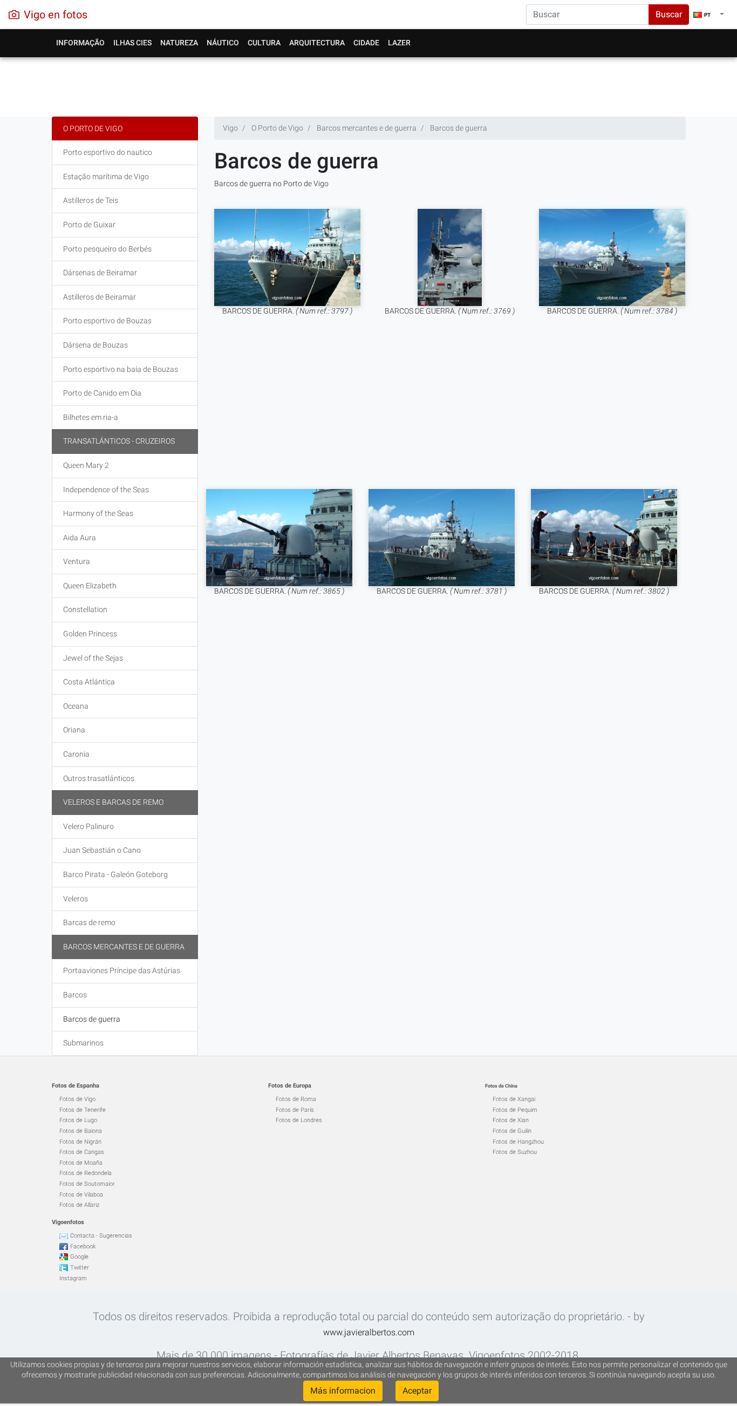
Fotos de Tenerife (82, 1109)
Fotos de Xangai (514, 1099)
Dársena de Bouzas (95, 345)
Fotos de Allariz (79, 1204)
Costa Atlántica (89, 681)
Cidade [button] (366, 42)
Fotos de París (295, 1109)
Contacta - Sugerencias (101, 1235)
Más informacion (343, 1390)
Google (79, 1256)
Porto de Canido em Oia (102, 393)
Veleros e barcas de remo (113, 802)
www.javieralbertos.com (368, 1332)
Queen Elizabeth (90, 585)
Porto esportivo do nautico (107, 152)
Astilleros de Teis (90, 200)
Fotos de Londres (299, 1120)
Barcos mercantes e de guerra (124, 946)
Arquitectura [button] (317, 42)
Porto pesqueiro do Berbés (107, 248)
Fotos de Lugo (78, 1120)
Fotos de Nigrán (80, 1141)
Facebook (82, 1246)
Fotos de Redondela (85, 1173)
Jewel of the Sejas (93, 658)
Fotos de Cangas (81, 1152)
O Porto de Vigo (92, 128)
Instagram (73, 1278)
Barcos (75, 994)
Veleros (75, 898)
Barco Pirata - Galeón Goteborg (115, 874)
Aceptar (417, 1390)
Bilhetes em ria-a (90, 417)
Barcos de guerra (91, 1019)
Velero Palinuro (88, 826)
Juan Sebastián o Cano (102, 850)
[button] (708, 14)
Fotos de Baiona (80, 1131)
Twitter (79, 1267)
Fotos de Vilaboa (81, 1194)
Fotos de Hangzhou (518, 1141)
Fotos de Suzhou (515, 1152)
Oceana (75, 706)
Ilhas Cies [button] (132, 42)
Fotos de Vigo (77, 1099)
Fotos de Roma (296, 1099)
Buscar (669, 14)
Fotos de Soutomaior (87, 1183)
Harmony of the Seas (98, 513)
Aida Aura (79, 537)
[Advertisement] (369, 84)
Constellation (85, 609)
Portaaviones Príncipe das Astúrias (121, 970)
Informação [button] (80, 42)
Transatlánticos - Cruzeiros (119, 441)
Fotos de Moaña (81, 1162)
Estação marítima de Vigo (106, 176)
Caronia (76, 754)
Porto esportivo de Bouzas (107, 320)
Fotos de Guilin (512, 1131)
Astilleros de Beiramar (99, 297)
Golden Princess (90, 633)
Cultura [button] (264, 42)
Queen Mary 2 (86, 465)
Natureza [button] (179, 42)
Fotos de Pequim (515, 1109)
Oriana (74, 729)
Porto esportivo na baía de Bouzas (120, 369)
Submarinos (83, 1042)
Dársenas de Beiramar (100, 272)
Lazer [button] (399, 42)
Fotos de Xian (511, 1120)
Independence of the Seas (106, 489)
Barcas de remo (89, 922)
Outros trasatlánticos (98, 778)
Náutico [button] (223, 42)
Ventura (76, 561)
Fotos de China (501, 1086)
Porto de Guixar (89, 224)
